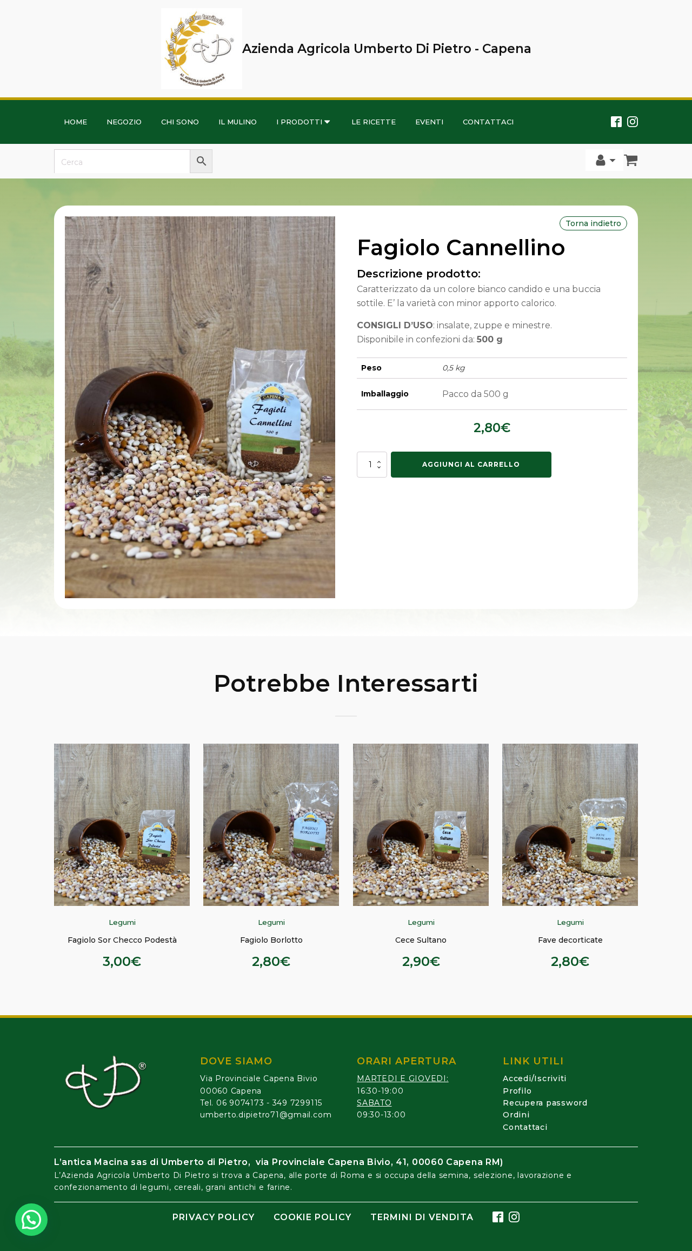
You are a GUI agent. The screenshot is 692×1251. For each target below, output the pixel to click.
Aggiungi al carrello (471, 464)
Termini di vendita (422, 1217)
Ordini (516, 1115)
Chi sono (180, 121)
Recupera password (545, 1103)
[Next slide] (630, 863)
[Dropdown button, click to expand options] (604, 160)
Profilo (517, 1091)
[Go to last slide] (61, 863)
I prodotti (299, 121)
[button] (31, 1219)
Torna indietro (593, 223)
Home (75, 121)
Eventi (429, 121)
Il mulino (237, 121)
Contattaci (488, 121)
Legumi (122, 922)
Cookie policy (312, 1217)
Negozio (124, 121)
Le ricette (373, 121)
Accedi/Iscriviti (535, 1078)
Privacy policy (213, 1217)
